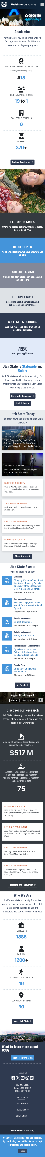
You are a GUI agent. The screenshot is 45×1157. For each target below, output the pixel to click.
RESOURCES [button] (21, 1110)
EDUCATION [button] (21, 1103)
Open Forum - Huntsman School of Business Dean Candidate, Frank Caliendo (26, 652)
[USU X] (18, 1078)
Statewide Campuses (21, 396)
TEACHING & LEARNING (15, 503)
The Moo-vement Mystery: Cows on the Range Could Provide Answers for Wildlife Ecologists (21, 872)
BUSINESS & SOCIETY (14, 483)
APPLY (22, 348)
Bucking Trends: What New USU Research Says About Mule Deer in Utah (21, 852)
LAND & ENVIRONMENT (15, 521)
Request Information (22, 1057)
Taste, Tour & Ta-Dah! (24, 635)
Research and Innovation (22, 884)
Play (13, 700)
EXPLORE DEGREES (22, 222)
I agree (22, 1151)
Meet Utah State (22, 1021)
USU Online (21, 403)
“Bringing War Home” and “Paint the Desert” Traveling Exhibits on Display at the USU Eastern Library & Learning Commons (28, 584)
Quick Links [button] (21, 1116)
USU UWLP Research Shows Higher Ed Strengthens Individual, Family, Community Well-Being (21, 489)
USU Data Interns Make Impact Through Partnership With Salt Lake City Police (20, 544)
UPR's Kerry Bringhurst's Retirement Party (25, 670)
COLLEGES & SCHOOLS (22, 322)
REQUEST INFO (22, 247)
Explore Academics (21, 162)
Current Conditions (23, 622)
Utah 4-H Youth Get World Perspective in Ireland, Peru (20, 508)
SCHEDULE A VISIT (22, 272)
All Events (21, 685)
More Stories (21, 556)
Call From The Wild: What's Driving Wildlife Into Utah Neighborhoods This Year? (22, 526)
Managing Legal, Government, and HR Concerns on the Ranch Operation (28, 605)
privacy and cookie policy (24, 1144)
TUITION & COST (22, 297)
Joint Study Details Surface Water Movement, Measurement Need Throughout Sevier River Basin (22, 833)
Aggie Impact (27, 700)
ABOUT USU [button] (21, 1097)
